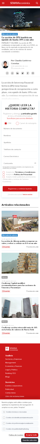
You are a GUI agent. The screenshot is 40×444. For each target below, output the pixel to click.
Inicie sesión (27, 194)
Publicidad (9, 389)
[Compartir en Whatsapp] (12, 73)
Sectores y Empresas (13, 359)
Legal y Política (11, 370)
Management (10, 363)
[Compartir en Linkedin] (17, 73)
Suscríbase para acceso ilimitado (20, 118)
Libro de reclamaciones (14, 396)
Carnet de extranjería (27, 123)
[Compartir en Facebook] (28, 73)
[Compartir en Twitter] (22, 73)
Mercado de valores (9, 34)
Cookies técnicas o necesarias (16, 412)
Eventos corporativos (13, 386)
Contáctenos (10, 393)
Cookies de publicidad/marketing (17, 429)
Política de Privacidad (23, 174)
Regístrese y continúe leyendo (20, 189)
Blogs (7, 377)
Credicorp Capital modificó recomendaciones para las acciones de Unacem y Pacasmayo (19, 285)
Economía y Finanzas (13, 366)
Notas (4, 277)
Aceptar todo (31, 435)
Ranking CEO (10, 373)
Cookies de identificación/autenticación (19, 417)
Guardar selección (30, 440)
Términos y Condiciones (25, 172)
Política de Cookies (16, 435)
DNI (9, 123)
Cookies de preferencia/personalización (19, 423)
